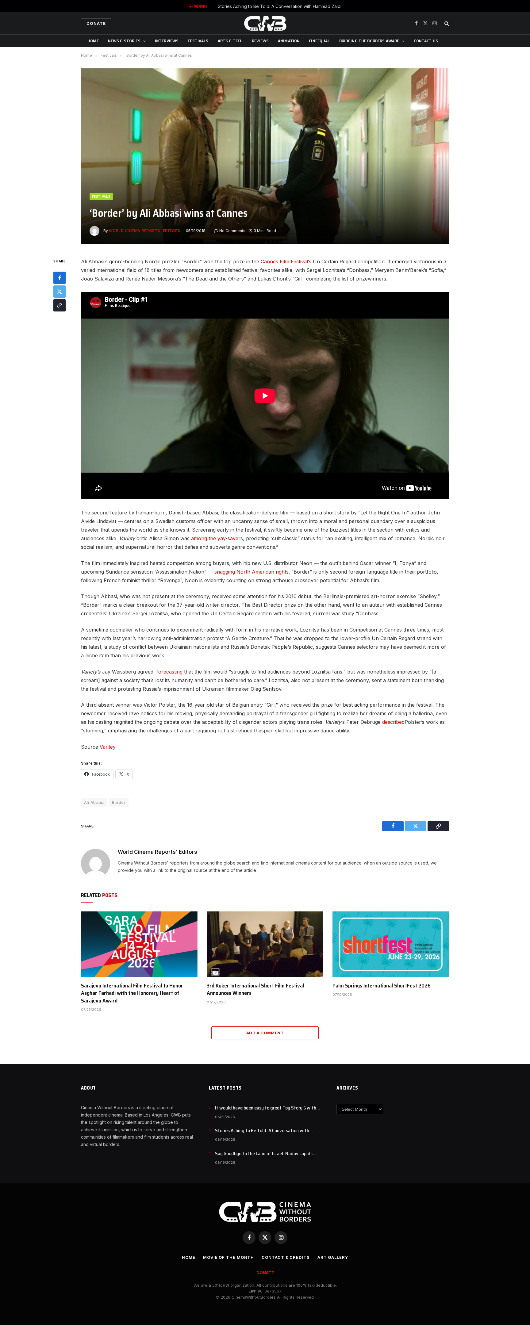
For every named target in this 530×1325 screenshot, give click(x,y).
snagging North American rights (251, 572)
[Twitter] (59, 291)
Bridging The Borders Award (369, 40)
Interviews (167, 40)
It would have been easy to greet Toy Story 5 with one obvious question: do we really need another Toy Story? (268, 1108)
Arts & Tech (230, 40)
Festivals (198, 40)
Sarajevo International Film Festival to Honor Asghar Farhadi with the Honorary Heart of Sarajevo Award (132, 993)
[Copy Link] (59, 305)
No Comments (232, 230)
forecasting (169, 672)
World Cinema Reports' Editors (144, 230)
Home (93, 40)
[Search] (446, 23)
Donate (96, 23)
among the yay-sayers (217, 538)
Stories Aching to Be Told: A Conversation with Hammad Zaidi (279, 6)
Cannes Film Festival (284, 261)
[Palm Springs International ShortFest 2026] (390, 944)
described (393, 722)
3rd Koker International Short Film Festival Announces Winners (255, 989)
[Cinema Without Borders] (265, 23)
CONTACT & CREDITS (285, 1257)
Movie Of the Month (228, 1257)
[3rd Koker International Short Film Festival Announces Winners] (265, 944)
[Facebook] (59, 278)
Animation (289, 40)
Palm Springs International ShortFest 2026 (381, 985)
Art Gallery (332, 1257)
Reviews (260, 40)
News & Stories (124, 40)
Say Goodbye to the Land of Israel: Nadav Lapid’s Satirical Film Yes (264, 1153)
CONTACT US (426, 40)
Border (118, 802)
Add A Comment (265, 1032)
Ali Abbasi (94, 802)
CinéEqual (319, 40)
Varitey (108, 747)
